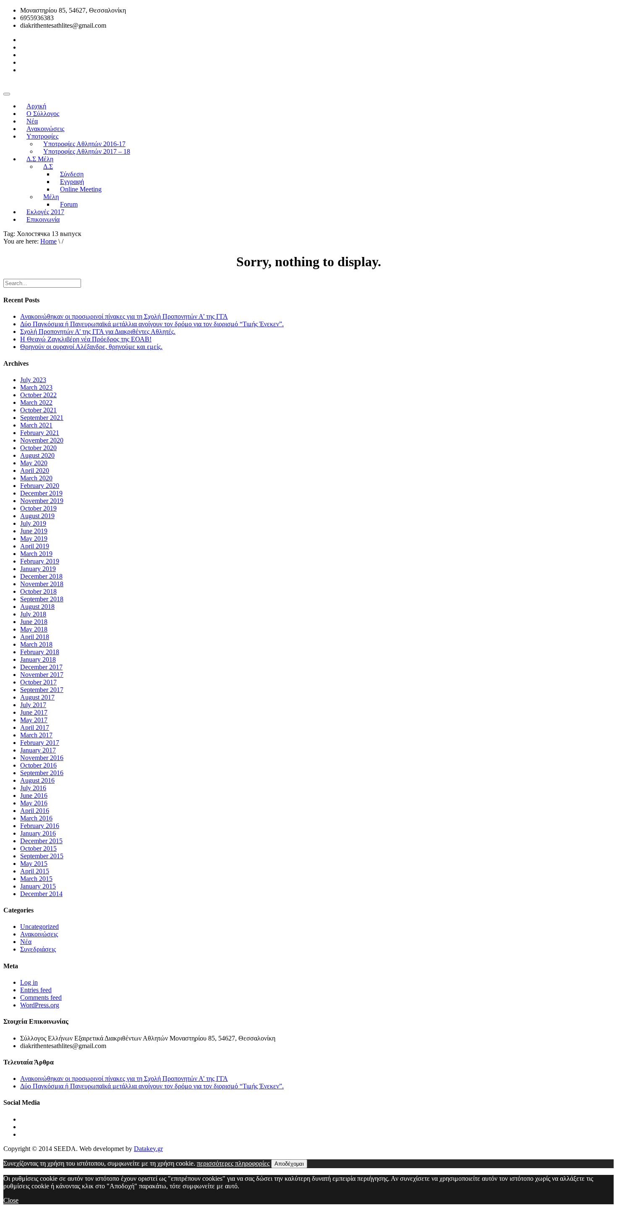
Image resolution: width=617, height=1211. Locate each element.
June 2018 (33, 621)
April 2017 (34, 727)
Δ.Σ (48, 166)
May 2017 (33, 719)
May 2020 (33, 463)
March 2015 (36, 878)
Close (10, 1200)
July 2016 (33, 788)
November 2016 (41, 757)
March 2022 (36, 402)
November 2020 (41, 440)
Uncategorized (39, 926)
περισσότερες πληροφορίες (233, 1163)
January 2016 (38, 833)
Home (48, 241)
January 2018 (38, 659)
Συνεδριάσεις (38, 949)
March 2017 (36, 735)
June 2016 (33, 795)
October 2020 (38, 447)
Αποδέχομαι (289, 1164)
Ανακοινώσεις (39, 934)
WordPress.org (39, 1005)
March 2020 (36, 478)
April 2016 (34, 810)
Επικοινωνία (43, 219)
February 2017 (39, 742)
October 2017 (38, 682)
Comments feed (41, 997)
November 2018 (41, 583)
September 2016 (41, 772)
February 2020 (39, 485)
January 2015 (38, 886)
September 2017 (41, 689)
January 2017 (38, 750)
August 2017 (37, 697)
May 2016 (33, 803)
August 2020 (37, 455)
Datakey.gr (148, 1148)
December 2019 (41, 493)
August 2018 (37, 606)
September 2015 (41, 856)
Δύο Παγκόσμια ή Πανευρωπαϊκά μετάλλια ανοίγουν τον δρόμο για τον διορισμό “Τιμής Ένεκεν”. (152, 324)
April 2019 (34, 546)
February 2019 (39, 561)
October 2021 (38, 410)
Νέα (25, 941)
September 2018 (41, 599)
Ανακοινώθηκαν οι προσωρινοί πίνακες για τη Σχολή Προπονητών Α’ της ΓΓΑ (124, 316)
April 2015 (34, 871)
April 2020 (34, 470)
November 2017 (41, 674)
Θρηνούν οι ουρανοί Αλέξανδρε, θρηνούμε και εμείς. (91, 346)
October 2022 (38, 394)
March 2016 (36, 818)
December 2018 (41, 576)
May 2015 (33, 863)
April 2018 (34, 636)
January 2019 (38, 568)
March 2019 (36, 553)
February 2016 (39, 825)
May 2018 (33, 629)
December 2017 (41, 667)
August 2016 (37, 780)
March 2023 (36, 387)
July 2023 (33, 379)
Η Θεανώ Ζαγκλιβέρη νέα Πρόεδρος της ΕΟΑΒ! (86, 339)
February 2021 (39, 432)
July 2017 (33, 704)
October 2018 (38, 591)
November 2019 (41, 500)
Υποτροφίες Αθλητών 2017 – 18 (86, 151)
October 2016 (38, 765)
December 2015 (41, 840)
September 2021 (41, 417)
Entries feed (36, 989)
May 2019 (33, 538)
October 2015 (38, 848)
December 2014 (41, 893)
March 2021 (36, 425)
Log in (29, 982)
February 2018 (39, 651)
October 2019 (38, 508)
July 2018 (33, 614)
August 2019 (37, 515)
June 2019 (33, 531)
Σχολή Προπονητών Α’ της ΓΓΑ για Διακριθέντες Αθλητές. (97, 331)
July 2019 (33, 523)
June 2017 (33, 712)
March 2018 (36, 644)
